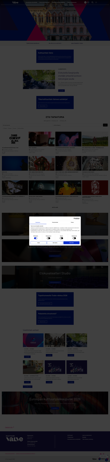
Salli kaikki (71, 242)
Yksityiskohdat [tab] (55, 222)
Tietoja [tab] (72, 222)
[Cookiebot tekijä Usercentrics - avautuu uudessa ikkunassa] (74, 218)
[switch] (48, 238)
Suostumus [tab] (38, 222)
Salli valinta (55, 242)
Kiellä (38, 242)
